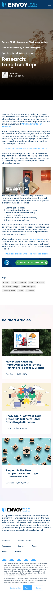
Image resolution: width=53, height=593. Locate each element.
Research (31, 53)
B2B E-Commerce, (19, 282)
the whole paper (36, 239)
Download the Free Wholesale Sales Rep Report (27, 148)
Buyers (5, 42)
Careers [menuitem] (17, 551)
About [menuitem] (34, 546)
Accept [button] (27, 588)
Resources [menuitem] (6, 546)
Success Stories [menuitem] (24, 540)
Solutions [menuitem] (6, 540)
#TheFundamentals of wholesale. (22, 125)
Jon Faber (13, 73)
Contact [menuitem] (21, 546)
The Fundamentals (38, 42)
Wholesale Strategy (12, 48)
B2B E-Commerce (19, 42)
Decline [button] (38, 588)
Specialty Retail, (9, 291)
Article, (20, 291)
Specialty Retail (10, 53)
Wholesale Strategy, (11, 286)
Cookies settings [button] (15, 588)
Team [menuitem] (4, 551)
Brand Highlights (31, 48)
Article (22, 53)
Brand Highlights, (28, 286)
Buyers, (5, 282)
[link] (19, 4)
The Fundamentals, (36, 282)
